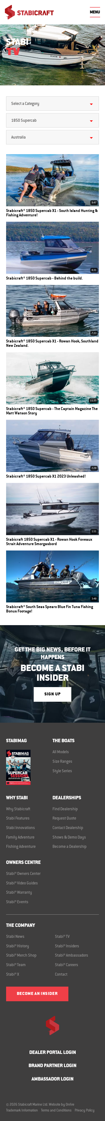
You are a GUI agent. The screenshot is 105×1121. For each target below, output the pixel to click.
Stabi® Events (17, 902)
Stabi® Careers (66, 965)
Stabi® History (17, 946)
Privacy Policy (84, 1111)
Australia (18, 137)
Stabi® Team (16, 965)
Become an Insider (37, 994)
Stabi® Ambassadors (71, 955)
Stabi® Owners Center (23, 874)
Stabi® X (12, 974)
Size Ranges (62, 762)
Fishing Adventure (21, 847)
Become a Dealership (69, 847)
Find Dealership (65, 809)
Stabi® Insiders (67, 946)
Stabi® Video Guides (22, 883)
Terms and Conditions (56, 1111)
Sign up (52, 694)
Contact (61, 974)
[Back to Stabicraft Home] (29, 12)
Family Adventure (20, 837)
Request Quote (64, 818)
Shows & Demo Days (69, 837)
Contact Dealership (67, 828)
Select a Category (25, 104)
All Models (60, 752)
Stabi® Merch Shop (21, 955)
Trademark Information (22, 1111)
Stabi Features (18, 818)
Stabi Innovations (20, 828)
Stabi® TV (62, 937)
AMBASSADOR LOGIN (53, 1079)
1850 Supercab (24, 121)
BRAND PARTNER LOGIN (52, 1066)
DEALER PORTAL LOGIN (52, 1052)
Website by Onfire (61, 1105)
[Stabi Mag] (29, 767)
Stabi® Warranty (19, 893)
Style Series (62, 771)
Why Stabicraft (18, 809)
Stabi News (15, 937)
